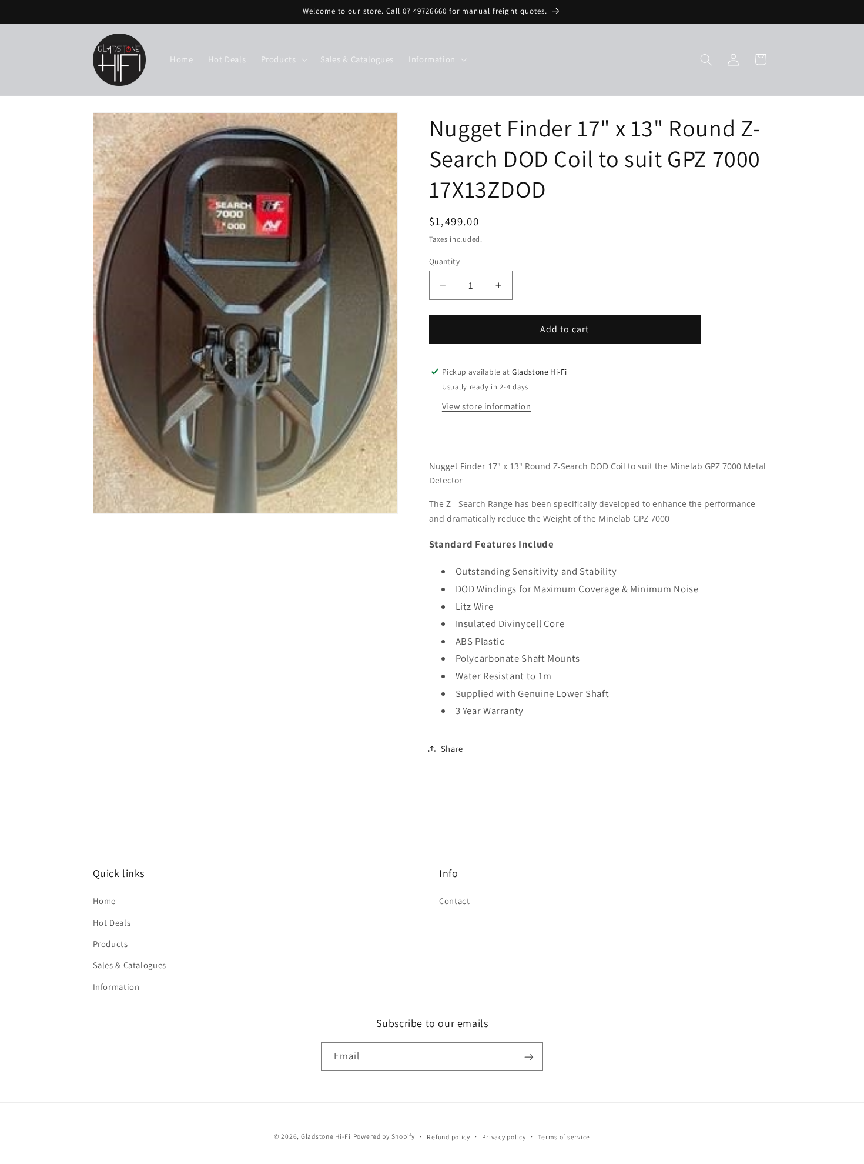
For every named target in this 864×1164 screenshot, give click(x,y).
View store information (486, 406)
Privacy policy (503, 1136)
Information (116, 986)
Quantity (444, 261)
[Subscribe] (528, 1056)
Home (104, 900)
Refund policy (448, 1136)
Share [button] (452, 748)
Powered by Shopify (384, 1136)
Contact (454, 900)
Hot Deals (112, 922)
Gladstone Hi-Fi (326, 1136)
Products (110, 943)
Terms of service (564, 1136)
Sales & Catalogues (129, 965)
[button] (283, 59)
